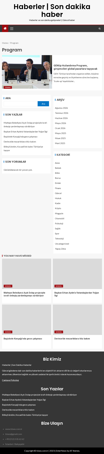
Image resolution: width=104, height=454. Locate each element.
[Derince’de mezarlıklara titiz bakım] (77, 320)
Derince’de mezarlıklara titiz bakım (20, 141)
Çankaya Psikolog (10, 380)
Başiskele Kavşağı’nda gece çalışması (20, 136)
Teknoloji (59, 238)
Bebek (58, 168)
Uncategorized (62, 243)
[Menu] (11, 28)
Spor (57, 233)
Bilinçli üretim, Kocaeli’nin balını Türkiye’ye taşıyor (25, 415)
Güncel (58, 193)
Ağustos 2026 (61, 108)
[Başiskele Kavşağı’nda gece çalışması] (26, 320)
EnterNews (61, 450)
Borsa (58, 178)
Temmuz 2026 (61, 113)
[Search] (99, 28)
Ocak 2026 (60, 128)
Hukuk (58, 198)
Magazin (59, 213)
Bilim (57, 173)
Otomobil (59, 218)
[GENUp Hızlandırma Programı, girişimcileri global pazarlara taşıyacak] (27, 72)
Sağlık (58, 228)
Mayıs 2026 (60, 123)
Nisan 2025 (60, 138)
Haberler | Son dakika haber (52, 10)
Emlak (58, 183)
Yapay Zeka (60, 248)
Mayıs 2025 (60, 133)
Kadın (57, 203)
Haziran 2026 (61, 118)
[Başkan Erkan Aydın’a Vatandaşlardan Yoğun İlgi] (77, 274)
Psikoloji (59, 223)
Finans (8, 87)
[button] (11, 28)
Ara (8, 98)
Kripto (58, 208)
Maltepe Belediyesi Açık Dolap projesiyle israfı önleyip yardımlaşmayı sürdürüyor (39, 394)
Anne (57, 163)
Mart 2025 (60, 143)
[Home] (5, 28)
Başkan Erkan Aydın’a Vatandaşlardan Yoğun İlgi (25, 131)
